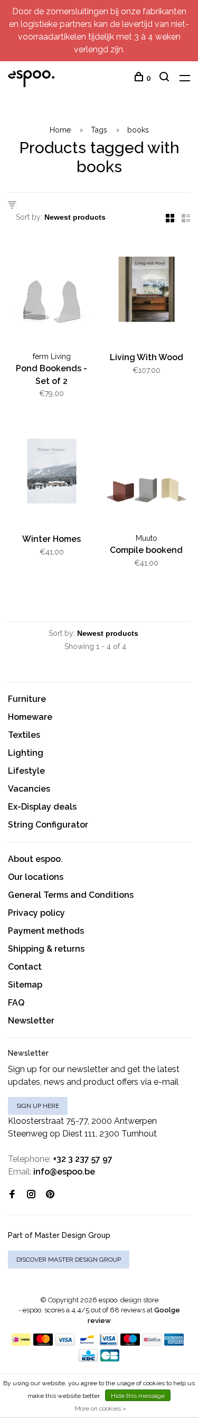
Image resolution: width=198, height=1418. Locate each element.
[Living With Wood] (147, 291)
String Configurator (48, 825)
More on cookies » (100, 1408)
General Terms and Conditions (71, 895)
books (138, 130)
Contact (25, 967)
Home (60, 130)
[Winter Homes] (52, 473)
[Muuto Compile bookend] (147, 473)
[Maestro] (130, 1343)
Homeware (30, 717)
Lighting (25, 753)
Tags (99, 130)
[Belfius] (152, 1343)
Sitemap (25, 985)
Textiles (24, 735)
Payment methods (46, 931)
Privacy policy (36, 913)
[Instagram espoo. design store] (31, 1195)
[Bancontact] (87, 1343)
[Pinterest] (50, 1195)
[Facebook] (12, 1195)
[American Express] (174, 1343)
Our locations (35, 877)
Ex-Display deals (42, 807)
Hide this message (138, 1396)
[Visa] (65, 1343)
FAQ (16, 1003)
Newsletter (31, 1021)
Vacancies (29, 789)
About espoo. (35, 859)
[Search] (165, 78)
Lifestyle (26, 771)
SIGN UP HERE (37, 1106)
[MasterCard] (43, 1343)
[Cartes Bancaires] (109, 1359)
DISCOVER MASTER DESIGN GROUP (68, 1259)
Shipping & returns (46, 949)
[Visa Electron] (108, 1343)
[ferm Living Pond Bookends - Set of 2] (52, 291)
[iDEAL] (21, 1343)
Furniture (27, 699)
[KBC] (88, 1359)
